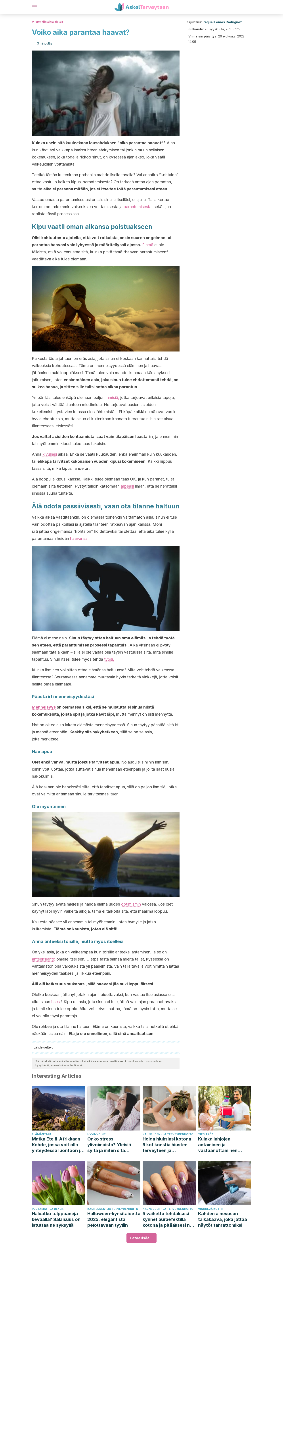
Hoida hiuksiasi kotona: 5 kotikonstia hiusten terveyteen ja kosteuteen (168, 1144)
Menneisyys (44, 707)
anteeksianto (43, 959)
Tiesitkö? (205, 1134)
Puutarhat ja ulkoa (47, 1209)
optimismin (131, 904)
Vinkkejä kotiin (211, 1209)
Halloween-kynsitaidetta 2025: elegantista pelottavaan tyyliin (113, 1219)
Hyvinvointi (97, 1134)
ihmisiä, (112, 397)
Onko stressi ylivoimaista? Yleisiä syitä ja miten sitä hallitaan (109, 1144)
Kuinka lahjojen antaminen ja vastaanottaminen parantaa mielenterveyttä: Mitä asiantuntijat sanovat (221, 1144)
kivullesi (49, 454)
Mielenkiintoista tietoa (47, 21)
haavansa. (79, 538)
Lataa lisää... (141, 1238)
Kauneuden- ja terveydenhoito (168, 1134)
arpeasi (127, 486)
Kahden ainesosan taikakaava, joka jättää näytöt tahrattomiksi (222, 1219)
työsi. (109, 659)
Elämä (147, 244)
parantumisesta (137, 206)
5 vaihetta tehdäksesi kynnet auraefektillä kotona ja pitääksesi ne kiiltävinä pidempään (167, 1219)
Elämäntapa (41, 1134)
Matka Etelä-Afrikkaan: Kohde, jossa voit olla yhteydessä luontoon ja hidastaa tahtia (57, 1144)
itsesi (56, 1001)
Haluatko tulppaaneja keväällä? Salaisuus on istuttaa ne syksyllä (56, 1219)
